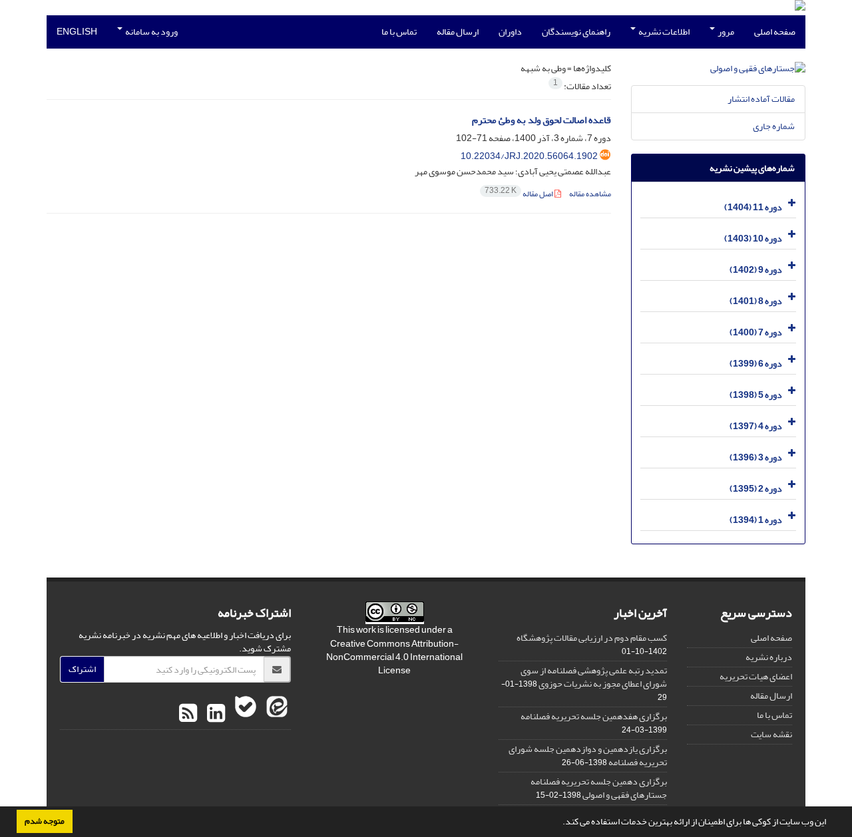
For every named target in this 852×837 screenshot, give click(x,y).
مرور (725, 32)
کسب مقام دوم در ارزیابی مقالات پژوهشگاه (592, 638)
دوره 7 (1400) (756, 332)
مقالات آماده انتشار (761, 99)
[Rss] (188, 714)
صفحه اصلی (774, 32)
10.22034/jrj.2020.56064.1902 (529, 156)
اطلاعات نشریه (663, 32)
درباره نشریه (769, 657)
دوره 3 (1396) (756, 457)
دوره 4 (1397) (756, 426)
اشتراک (82, 669)
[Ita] (275, 714)
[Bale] (244, 714)
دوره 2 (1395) (756, 489)
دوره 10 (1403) (753, 239)
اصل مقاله (519, 194)
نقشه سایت (771, 734)
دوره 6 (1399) (756, 364)
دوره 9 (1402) (756, 270)
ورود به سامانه (151, 32)
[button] (559, 823)
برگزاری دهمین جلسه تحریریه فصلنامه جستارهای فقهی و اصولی (599, 788)
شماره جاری (774, 126)
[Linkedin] (214, 714)
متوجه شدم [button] (45, 821)
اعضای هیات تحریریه (756, 676)
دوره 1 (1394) (756, 520)
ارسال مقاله (458, 32)
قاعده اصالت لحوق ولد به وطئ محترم (541, 120)
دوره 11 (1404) (753, 207)
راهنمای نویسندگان (576, 32)
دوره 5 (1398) (756, 395)
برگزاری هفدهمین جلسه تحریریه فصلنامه (594, 716)
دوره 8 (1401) (756, 301)
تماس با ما (399, 32)
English (77, 32)
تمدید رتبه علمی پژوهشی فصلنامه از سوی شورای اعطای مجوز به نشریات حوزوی (594, 677)
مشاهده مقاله (590, 194)
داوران (510, 32)
